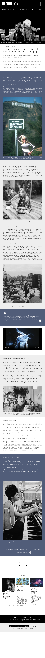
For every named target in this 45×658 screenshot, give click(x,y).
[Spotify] (35, 626)
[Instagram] (33, 626)
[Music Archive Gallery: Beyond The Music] (22, 4)
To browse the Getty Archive (22, 552)
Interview (13, 46)
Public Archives (6, 46)
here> (38, 549)
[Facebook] (31, 626)
